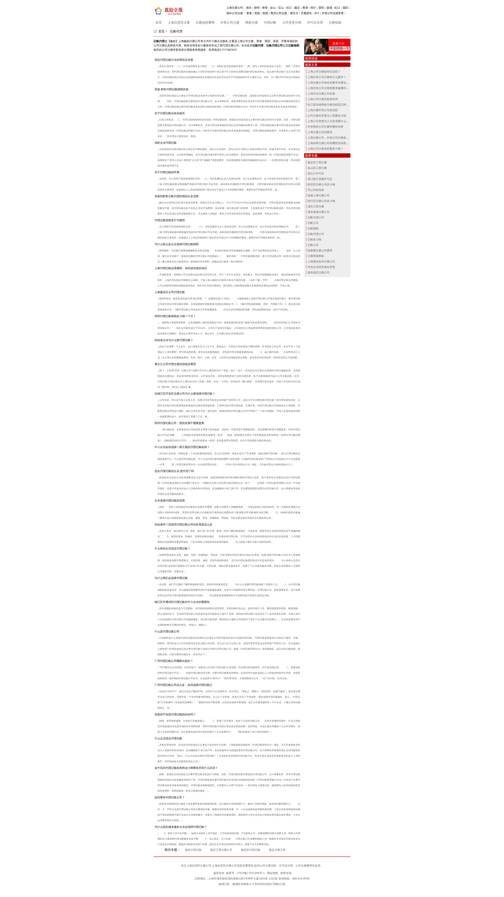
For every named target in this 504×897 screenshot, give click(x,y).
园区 (345, 7)
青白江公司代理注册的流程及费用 (175, 364)
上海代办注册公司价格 (321, 93)
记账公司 (313, 245)
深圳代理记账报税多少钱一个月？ (175, 316)
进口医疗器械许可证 (320, 179)
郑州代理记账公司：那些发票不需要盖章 (179, 423)
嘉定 (297, 7)
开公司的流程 (316, 190)
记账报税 (313, 228)
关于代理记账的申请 (167, 172)
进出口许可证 (316, 173)
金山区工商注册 (317, 168)
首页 (159, 22)
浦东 (248, 7)
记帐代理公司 (316, 217)
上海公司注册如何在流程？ (324, 71)
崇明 (256, 7)
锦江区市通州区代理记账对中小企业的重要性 (182, 602)
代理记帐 (270, 22)
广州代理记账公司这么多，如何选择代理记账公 (183, 685)
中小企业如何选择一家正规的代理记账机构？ (182, 447)
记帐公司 (313, 223)
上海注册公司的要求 (320, 132)
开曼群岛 (306, 13)
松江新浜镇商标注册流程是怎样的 (328, 104)
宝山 (281, 7)
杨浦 (329, 7)
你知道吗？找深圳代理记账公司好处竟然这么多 (183, 524)
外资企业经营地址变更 (321, 267)
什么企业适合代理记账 (168, 738)
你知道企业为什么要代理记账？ (174, 340)
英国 (257, 13)
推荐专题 (285, 873)
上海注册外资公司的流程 (323, 110)
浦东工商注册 (316, 206)
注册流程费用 (205, 22)
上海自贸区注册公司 (198, 865)
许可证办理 (315, 22)
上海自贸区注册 (179, 22)
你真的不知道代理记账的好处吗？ (175, 714)
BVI (316, 13)
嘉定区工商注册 (317, 162)
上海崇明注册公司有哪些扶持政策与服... (332, 143)
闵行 (313, 7)
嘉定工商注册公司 (221, 850)
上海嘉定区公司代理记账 (170, 292)
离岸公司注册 (279, 13)
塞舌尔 (294, 13)
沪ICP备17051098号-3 (251, 873)
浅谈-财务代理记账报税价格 (171, 89)
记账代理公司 (316, 234)
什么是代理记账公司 (167, 631)
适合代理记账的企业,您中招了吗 (174, 471)
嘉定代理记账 (193, 850)
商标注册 (251, 22)
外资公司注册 (229, 22)
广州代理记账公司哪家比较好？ (174, 661)
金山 (273, 7)
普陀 (321, 7)
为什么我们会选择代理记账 (171, 578)
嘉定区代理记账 (250, 850)
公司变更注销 (291, 22)
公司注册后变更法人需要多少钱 (327, 115)
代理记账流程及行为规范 (170, 220)
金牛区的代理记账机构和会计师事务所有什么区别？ (186, 768)
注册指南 (335, 22)
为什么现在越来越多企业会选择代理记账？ (181, 827)
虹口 (337, 7)
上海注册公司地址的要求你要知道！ (330, 82)
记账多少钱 (314, 239)
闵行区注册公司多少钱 (321, 201)
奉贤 (265, 7)
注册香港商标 (316, 256)
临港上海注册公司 (319, 195)
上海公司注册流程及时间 (323, 99)
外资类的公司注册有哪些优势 (325, 126)
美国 (265, 13)
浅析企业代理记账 (166, 142)
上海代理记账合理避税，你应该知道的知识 (181, 268)
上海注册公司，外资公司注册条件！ (330, 137)
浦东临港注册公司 (319, 212)
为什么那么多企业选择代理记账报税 (177, 244)
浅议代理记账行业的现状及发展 (174, 60)
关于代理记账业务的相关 (170, 113)
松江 (289, 7)
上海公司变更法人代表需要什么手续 (330, 121)
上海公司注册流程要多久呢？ (325, 148)
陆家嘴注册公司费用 (320, 250)
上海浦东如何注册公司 (321, 261)
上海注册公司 (234, 7)
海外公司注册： (236, 13)
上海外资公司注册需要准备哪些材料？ (331, 88)
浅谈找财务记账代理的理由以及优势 (177, 196)
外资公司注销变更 (333, 13)
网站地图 (272, 873)
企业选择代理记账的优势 (170, 500)
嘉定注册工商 (277, 850)
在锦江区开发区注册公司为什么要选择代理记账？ (185, 393)
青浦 (305, 7)
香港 (249, 13)
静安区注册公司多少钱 (321, 184)
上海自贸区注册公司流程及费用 (231, 865)
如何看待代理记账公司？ (170, 797)
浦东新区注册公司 (319, 272)
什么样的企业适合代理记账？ (172, 548)
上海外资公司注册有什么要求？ (327, 77)
